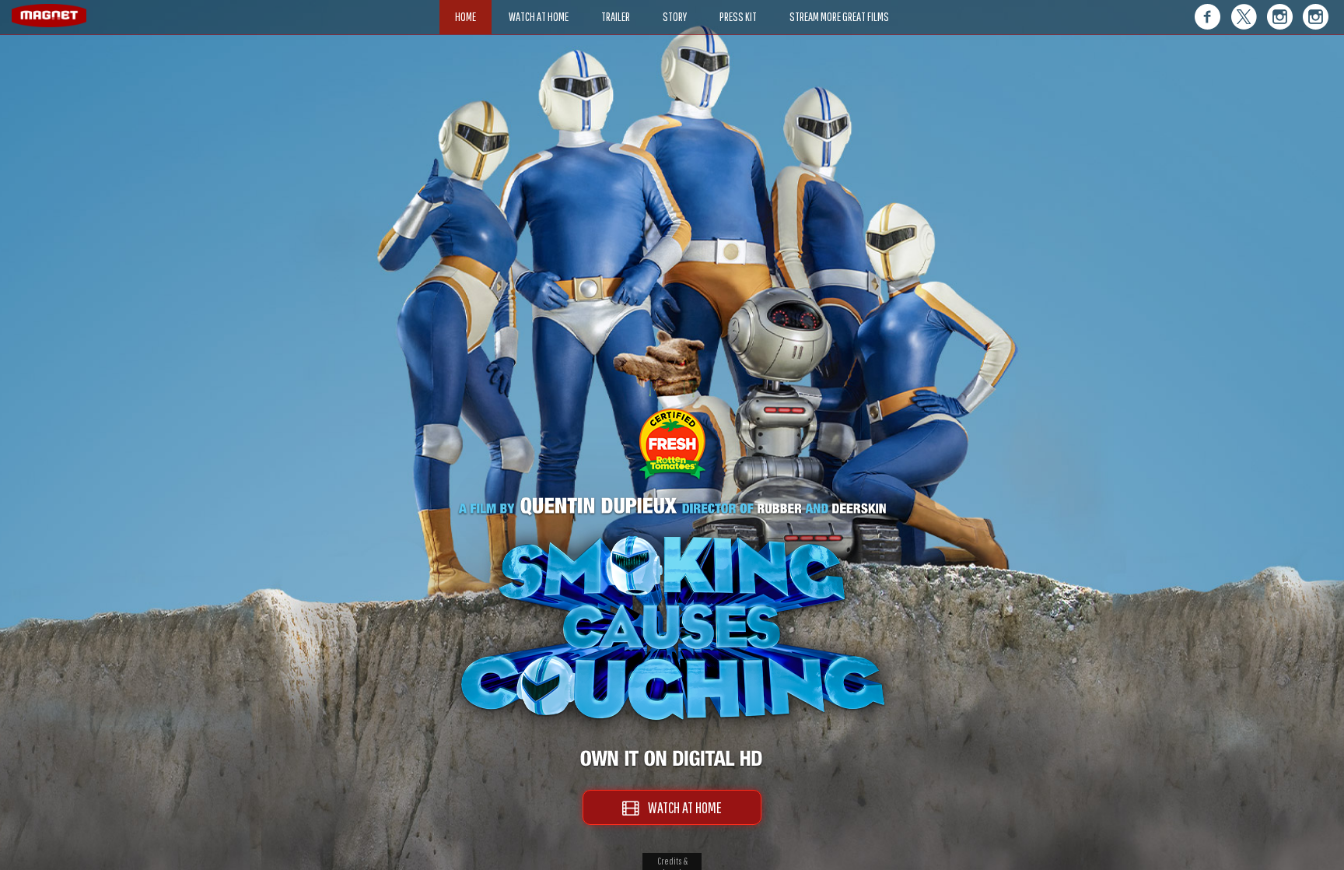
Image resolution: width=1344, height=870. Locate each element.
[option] (672, 91)
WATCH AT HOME (680, 807)
